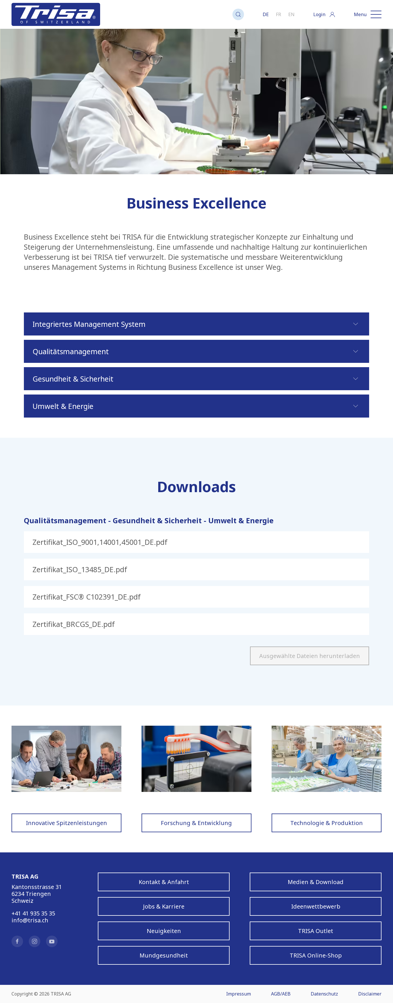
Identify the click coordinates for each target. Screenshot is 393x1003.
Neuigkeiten (164, 931)
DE (266, 14)
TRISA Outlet (315, 931)
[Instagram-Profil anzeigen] (34, 941)
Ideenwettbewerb (315, 906)
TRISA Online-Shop (316, 955)
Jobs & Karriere (163, 906)
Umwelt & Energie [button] (63, 406)
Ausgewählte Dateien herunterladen (309, 656)
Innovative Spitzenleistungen (66, 823)
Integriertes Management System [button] (89, 324)
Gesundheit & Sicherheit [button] (73, 379)
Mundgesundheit (164, 955)
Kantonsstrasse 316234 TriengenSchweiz (37, 894)
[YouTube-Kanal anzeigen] (52, 941)
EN (291, 14)
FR (278, 14)
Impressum (238, 994)
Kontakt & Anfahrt (164, 882)
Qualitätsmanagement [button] (71, 351)
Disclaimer (369, 994)
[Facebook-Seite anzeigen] (17, 941)
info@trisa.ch (30, 920)
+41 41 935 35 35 (33, 913)
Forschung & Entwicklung (196, 823)
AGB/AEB (281, 994)
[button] (238, 14)
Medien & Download (316, 882)
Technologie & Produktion (326, 823)
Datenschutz (324, 994)
